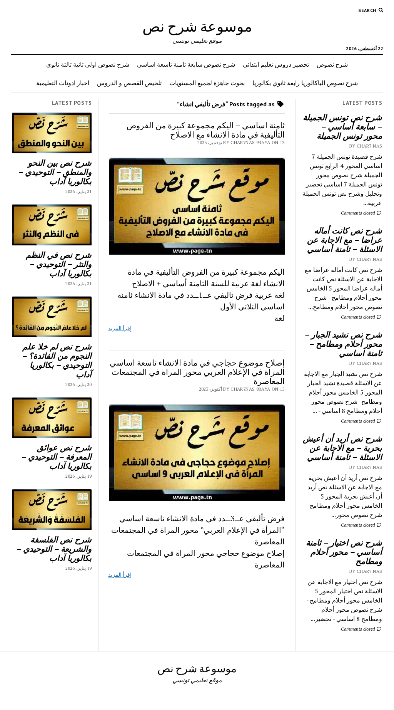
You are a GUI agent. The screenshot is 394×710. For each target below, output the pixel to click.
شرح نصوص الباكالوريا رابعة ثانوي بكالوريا (305, 83)
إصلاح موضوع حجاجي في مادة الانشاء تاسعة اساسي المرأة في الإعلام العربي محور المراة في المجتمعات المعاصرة (197, 371)
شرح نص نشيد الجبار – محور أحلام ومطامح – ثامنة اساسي (343, 344)
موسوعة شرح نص (197, 26)
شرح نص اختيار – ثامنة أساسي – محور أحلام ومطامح (344, 552)
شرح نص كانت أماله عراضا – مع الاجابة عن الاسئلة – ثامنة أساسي (344, 239)
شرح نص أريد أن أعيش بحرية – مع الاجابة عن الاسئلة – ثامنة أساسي (342, 448)
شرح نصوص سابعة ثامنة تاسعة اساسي (186, 64)
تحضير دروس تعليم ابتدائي (276, 64)
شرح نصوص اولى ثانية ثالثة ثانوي (87, 64)
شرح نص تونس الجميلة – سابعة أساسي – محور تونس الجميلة (342, 126)
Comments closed (358, 213)
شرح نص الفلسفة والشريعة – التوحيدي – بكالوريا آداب (54, 548)
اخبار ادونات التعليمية (62, 83)
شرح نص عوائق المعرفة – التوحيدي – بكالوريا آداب (57, 456)
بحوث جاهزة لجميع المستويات (207, 83)
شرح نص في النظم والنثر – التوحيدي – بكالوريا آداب (59, 264)
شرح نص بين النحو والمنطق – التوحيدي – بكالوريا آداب (55, 172)
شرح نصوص (332, 64)
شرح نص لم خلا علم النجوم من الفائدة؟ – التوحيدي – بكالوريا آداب (57, 360)
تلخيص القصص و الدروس (129, 83)
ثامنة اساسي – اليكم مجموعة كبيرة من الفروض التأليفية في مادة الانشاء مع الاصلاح (206, 130)
